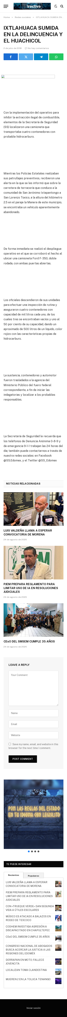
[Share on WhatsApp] (56, 56)
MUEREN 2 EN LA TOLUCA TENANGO (28, 979)
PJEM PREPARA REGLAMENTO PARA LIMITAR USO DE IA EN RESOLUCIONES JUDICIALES (31, 588)
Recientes (13, 875)
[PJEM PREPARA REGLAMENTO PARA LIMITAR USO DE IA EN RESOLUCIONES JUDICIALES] (33, 562)
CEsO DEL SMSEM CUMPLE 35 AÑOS (29, 641)
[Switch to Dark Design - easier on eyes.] (55, 6)
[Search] (61, 6)
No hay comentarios (38, 48)
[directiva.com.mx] (32, 6)
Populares (33, 876)
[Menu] (6, 6)
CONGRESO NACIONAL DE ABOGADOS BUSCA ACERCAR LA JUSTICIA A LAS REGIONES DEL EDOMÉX (29, 950)
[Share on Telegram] (41, 56)
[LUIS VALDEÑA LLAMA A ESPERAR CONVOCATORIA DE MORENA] (33, 509)
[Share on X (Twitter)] (26, 56)
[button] (33, 814)
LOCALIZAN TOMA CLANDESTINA (26, 970)
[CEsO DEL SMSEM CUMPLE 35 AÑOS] (33, 620)
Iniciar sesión (34, 1008)
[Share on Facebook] (11, 56)
